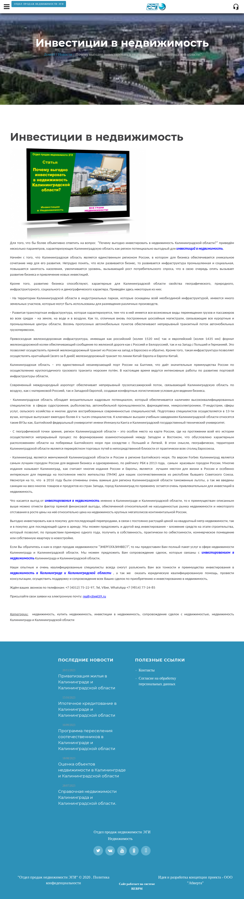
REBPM (136, 888)
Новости (65, 54)
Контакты (147, 670)
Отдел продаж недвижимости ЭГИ (122, 832)
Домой (49, 54)
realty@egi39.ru (94, 596)
